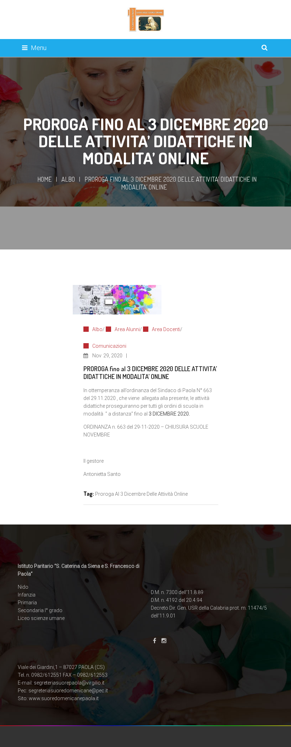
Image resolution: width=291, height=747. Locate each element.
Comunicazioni (109, 346)
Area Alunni (127, 329)
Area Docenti (166, 329)
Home (44, 179)
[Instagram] (163, 640)
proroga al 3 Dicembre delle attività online (141, 494)
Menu (38, 47)
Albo (68, 179)
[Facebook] (154, 640)
